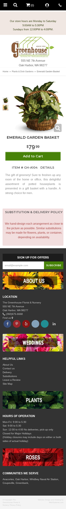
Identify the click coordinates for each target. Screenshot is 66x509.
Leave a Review (11, 379)
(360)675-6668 (14, 314)
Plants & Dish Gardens (22, 71)
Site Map (7, 383)
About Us (8, 364)
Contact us (9, 368)
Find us (7, 317)
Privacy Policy (15, 505)
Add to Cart (33, 156)
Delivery (7, 372)
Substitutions (10, 376)
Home (5, 71)
